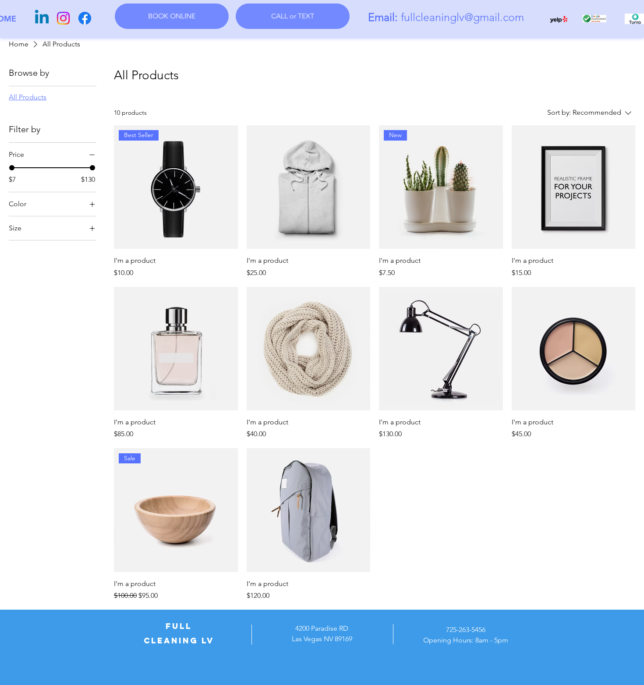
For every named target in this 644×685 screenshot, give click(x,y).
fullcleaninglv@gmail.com (462, 17)
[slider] (12, 167)
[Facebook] (84, 18)
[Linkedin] (41, 18)
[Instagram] (63, 18)
